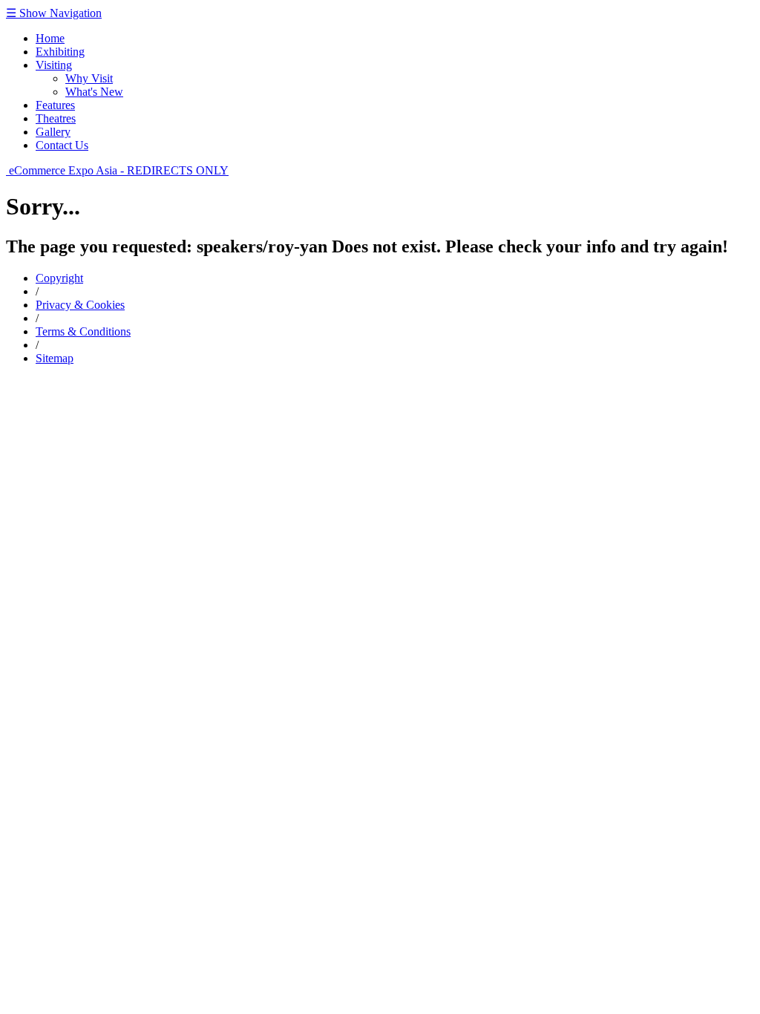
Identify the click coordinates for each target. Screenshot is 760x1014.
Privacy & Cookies (80, 304)
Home (50, 38)
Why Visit (89, 78)
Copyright (59, 278)
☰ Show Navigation (54, 13)
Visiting (54, 65)
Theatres (56, 118)
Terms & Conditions (83, 331)
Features (55, 105)
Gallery (53, 131)
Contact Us (62, 145)
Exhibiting (60, 51)
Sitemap (54, 358)
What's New (94, 91)
